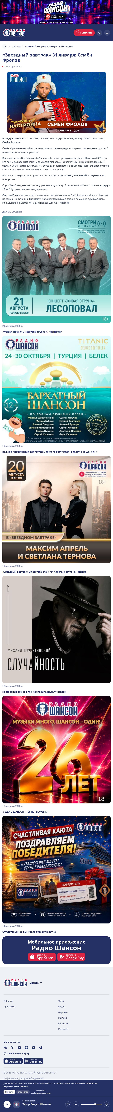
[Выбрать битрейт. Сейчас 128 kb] (106, 1104)
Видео (61, 1006)
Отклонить (23, 1092)
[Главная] (4, 46)
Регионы (63, 1023)
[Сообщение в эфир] (68, 1104)
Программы (10, 1006)
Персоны (63, 1012)
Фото (61, 1000)
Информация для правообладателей (23, 1078)
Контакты (63, 1029)
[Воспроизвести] (7, 1104)
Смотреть (87, 32)
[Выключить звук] (76, 1104)
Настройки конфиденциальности (40, 1092)
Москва (34, 982)
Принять (9, 1092)
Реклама (62, 1017)
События (16, 46)
